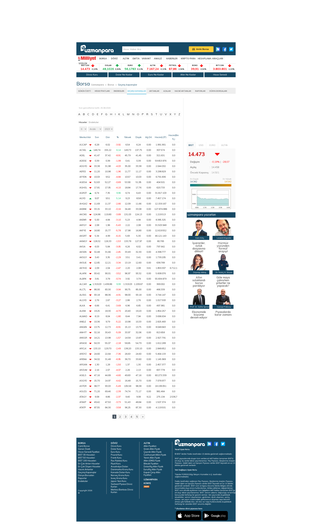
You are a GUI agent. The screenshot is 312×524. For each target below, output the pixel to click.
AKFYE (82, 230)
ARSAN (83, 364)
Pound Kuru (116, 454)
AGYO (82, 198)
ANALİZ (158, 58)
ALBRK (82, 278)
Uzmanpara (97, 84)
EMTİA (136, 58)
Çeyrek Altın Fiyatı (153, 452)
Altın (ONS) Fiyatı (152, 460)
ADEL (82, 155)
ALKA (82, 305)
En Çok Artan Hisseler (89, 463)
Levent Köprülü (224, 238)
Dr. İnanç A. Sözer (223, 272)
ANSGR (83, 337)
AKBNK (83, 209)
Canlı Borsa (84, 446)
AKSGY (83, 257)
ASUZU (83, 391)
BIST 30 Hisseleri (86, 454)
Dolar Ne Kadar (124, 74)
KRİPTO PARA (188, 58)
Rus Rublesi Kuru (119, 460)
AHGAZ (83, 203)
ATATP (82, 407)
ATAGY (82, 396)
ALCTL (82, 289)
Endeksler (94, 122)
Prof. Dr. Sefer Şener (199, 307)
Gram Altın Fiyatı (152, 449)
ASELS (82, 375)
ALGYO (83, 300)
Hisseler (83, 122)
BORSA (103, 58)
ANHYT (83, 332)
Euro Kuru (115, 452)
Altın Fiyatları (150, 446)
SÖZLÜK (83, 63)
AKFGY (82, 225)
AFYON (82, 177)
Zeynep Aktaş (199, 272)
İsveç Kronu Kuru (119, 478)
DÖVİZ (114, 58)
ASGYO (83, 380)
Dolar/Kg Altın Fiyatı (153, 466)
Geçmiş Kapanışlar (87, 472)
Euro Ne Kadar (156, 74)
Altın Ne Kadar (188, 74)
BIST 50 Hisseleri (86, 457)
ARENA (83, 359)
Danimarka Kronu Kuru (122, 469)
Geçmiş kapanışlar (127, 84)
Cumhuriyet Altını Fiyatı (155, 454)
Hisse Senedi (220, 74)
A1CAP (83, 144)
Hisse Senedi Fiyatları (89, 452)
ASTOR (83, 386)
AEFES (82, 171)
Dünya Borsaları (86, 475)
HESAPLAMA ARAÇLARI (210, 58)
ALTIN (126, 58)
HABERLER (171, 58)
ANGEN (83, 327)
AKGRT (83, 236)
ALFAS (82, 295)
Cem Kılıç (199, 238)
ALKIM (82, 311)
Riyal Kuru (116, 463)
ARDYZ (83, 354)
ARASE (83, 343)
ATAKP (82, 402)
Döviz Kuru (92, 74)
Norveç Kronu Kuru (120, 475)
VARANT (146, 58)
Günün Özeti (84, 449)
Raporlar (82, 478)
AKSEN (82, 252)
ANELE (82, 321)
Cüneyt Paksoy (224, 307)
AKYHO (83, 268)
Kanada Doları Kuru (120, 472)
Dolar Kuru (116, 449)
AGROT (83, 193)
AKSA (82, 246)
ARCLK (82, 348)
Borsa (111, 84)
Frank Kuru (116, 457)
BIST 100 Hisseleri (87, 460)
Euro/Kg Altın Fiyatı (153, 469)
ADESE (82, 160)
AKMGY (83, 241)
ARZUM (83, 370)
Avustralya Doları (119, 466)
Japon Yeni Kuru (118, 481)
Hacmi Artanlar (85, 469)
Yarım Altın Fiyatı (152, 457)
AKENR (82, 219)
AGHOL (83, 187)
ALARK (83, 273)
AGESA (83, 182)
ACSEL (82, 150)
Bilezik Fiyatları (151, 463)
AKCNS (83, 214)
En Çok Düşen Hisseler (89, 466)
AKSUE (82, 262)
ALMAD (83, 316)
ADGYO (83, 166)
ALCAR (83, 284)
